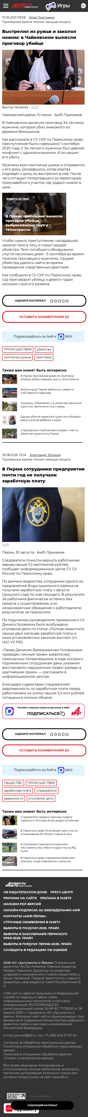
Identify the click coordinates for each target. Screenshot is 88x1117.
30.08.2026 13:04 (14, 455)
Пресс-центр (61, 892)
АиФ (34, 107)
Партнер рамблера (40, 1096)
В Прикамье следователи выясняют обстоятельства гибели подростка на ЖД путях (48, 848)
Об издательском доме (25, 892)
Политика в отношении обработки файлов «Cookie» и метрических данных (37, 1056)
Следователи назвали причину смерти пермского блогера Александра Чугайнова (50, 818)
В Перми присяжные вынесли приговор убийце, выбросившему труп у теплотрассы (50, 377)
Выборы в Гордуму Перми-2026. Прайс (37, 944)
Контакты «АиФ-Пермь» (24, 916)
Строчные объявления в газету (31, 922)
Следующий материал (42, 1105)
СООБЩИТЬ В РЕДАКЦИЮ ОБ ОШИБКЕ (35, 950)
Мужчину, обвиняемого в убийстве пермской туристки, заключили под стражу (51, 404)
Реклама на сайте (20, 898)
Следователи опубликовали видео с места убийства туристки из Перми (49, 432)
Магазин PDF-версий (22, 904)
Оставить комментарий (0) (44, 317)
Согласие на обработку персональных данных (39, 1043)
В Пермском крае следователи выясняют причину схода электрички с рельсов (48, 859)
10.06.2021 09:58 (14, 17)
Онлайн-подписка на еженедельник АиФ (41, 910)
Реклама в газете (55, 898)
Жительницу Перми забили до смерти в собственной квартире (47, 391)
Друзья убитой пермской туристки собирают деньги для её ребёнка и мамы (51, 418)
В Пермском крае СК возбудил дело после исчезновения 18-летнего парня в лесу (49, 832)
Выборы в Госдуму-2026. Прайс (31, 928)
